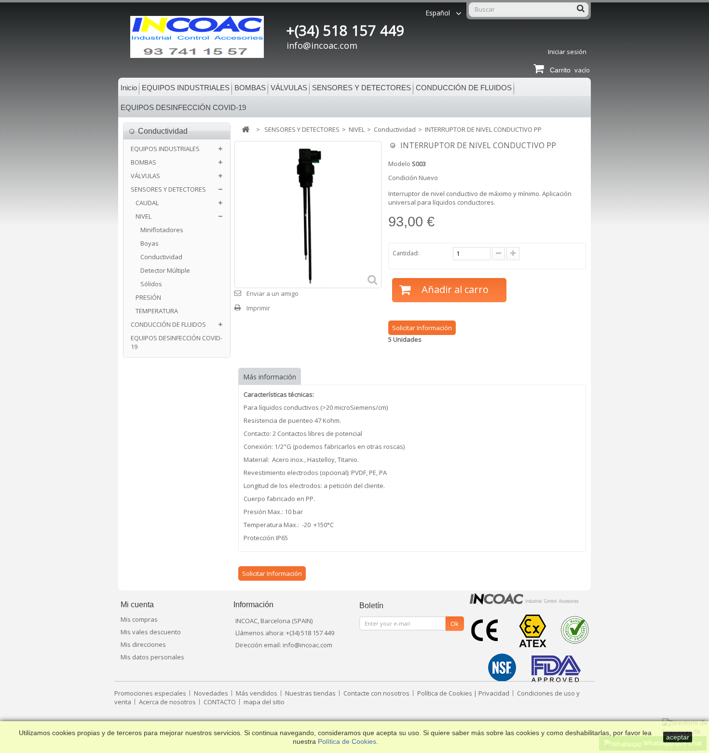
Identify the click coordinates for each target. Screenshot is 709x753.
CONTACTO (220, 701)
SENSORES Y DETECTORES (361, 88)
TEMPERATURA (157, 311)
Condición (402, 177)
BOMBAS (250, 88)
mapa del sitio (264, 701)
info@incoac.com (321, 45)
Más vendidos (257, 693)
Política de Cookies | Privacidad (464, 693)
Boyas (149, 243)
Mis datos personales (152, 657)
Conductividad (161, 256)
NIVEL (143, 216)
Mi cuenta (137, 604)
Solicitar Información (422, 327)
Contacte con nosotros (377, 693)
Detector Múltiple (165, 270)
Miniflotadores (161, 229)
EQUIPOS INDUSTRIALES (186, 88)
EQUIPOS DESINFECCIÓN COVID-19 (183, 107)
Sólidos (151, 283)
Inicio (129, 88)
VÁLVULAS (289, 88)
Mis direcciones (143, 644)
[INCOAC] (206, 37)
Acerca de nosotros (168, 701)
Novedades (212, 693)
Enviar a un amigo (272, 293)
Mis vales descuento (151, 632)
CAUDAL (147, 202)
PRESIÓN (148, 297)
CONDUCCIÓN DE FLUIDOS (464, 88)
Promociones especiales (151, 693)
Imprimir (258, 308)
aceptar (677, 737)
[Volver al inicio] (245, 130)
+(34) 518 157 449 (345, 30)
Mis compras (139, 619)
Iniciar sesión (567, 51)
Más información (269, 376)
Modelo (399, 163)
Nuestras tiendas (311, 693)
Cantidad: (406, 253)
